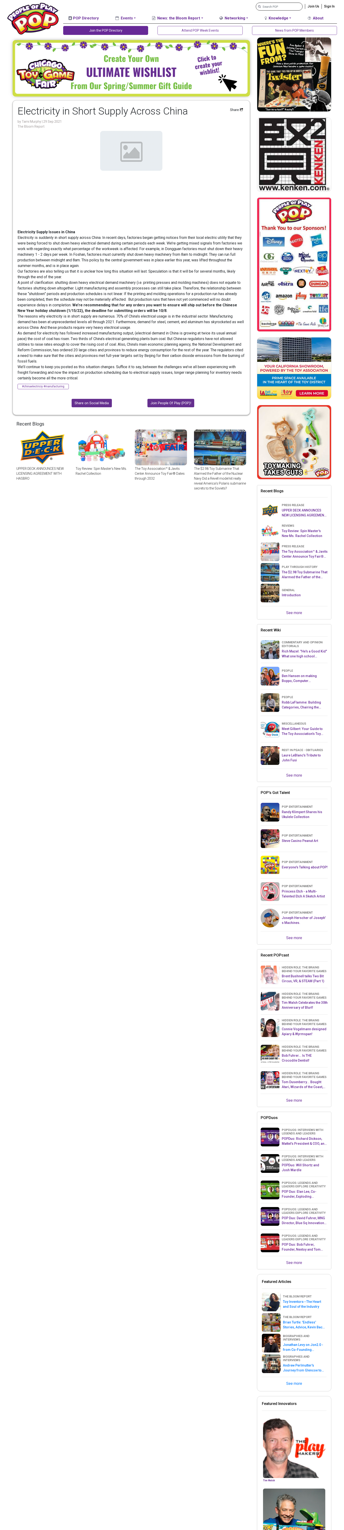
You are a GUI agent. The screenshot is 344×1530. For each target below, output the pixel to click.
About (317, 18)
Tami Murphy (32, 121)
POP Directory (85, 18)
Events (126, 18)
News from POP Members (294, 30)
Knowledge (278, 18)
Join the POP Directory (105, 30)
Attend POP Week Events (200, 30)
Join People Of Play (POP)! (170, 403)
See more (294, 613)
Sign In (329, 6)
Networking (234, 18)
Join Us (313, 6)
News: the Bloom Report (178, 18)
